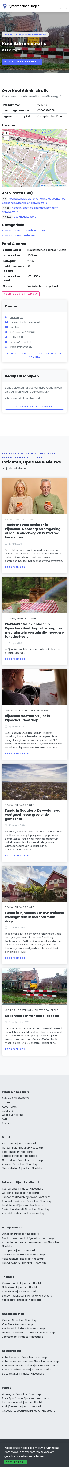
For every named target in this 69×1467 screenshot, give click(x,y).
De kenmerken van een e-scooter (32, 1016)
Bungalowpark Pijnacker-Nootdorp (24, 1263)
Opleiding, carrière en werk (27, 710)
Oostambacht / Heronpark (26, 322)
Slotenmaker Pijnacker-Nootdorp (23, 1374)
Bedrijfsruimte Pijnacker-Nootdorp (23, 1406)
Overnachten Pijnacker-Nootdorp (23, 1254)
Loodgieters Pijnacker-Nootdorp (22, 1205)
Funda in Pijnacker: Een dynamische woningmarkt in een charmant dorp (34, 916)
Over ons (7, 1111)
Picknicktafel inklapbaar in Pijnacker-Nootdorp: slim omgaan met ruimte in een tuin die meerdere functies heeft (34, 630)
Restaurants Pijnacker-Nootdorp (22, 1189)
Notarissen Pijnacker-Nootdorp (21, 1287)
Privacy (6, 1123)
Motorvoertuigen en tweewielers (32, 1010)
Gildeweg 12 (12, 50)
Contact (7, 1102)
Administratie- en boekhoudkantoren (25, 34)
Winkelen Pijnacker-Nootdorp (20, 1234)
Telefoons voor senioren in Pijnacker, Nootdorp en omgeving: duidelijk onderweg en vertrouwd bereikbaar (33, 531)
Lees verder (15, 567)
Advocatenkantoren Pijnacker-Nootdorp (27, 1369)
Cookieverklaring (12, 1115)
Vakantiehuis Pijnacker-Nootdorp (23, 1259)
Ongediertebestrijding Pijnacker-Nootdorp (28, 1411)
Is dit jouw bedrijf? (22, 61)
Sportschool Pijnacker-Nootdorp (22, 1337)
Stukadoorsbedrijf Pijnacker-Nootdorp (26, 1209)
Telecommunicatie (19, 519)
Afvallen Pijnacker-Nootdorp (20, 1164)
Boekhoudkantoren (26, 216)
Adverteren (9, 1106)
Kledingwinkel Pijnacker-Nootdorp (23, 1328)
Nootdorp (16, 327)
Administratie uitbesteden (18, 235)
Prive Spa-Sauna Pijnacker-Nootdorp (25, 1398)
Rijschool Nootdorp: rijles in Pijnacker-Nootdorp (27, 718)
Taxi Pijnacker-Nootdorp (17, 1152)
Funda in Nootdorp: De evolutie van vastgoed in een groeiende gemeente (34, 814)
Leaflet (46, 185)
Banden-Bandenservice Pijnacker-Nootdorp (30, 1365)
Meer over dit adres (20, 293)
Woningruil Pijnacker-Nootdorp (21, 1394)
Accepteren (16, 1462)
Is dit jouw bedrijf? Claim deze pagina (34, 355)
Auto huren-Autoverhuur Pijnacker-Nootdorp (30, 1361)
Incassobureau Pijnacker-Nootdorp (24, 1402)
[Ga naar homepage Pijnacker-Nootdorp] (21, 6)
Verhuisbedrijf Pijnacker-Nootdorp (23, 1213)
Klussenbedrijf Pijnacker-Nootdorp (23, 1283)
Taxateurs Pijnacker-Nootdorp (21, 1291)
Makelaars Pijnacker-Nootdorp (21, 1300)
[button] (34, 157)
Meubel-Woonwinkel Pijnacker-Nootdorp (28, 1238)
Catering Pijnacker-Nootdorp (20, 1193)
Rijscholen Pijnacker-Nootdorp (21, 1143)
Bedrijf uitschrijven (34, 406)
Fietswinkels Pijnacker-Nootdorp (22, 1148)
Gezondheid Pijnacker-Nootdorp (22, 1160)
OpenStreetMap (59, 185)
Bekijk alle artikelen (12, 468)
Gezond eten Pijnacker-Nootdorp (23, 1168)
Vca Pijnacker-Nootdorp (17, 1324)
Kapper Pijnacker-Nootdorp (19, 1156)
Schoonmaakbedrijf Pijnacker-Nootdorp (27, 1296)
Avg (4, 1119)
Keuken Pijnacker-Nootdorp (19, 1320)
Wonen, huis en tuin (20, 618)
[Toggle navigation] (63, 6)
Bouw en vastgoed (20, 805)
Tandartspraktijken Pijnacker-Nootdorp (27, 1201)
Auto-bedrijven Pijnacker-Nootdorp (24, 1357)
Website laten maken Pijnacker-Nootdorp (28, 1332)
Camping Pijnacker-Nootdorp (20, 1250)
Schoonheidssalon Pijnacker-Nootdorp (26, 1197)
